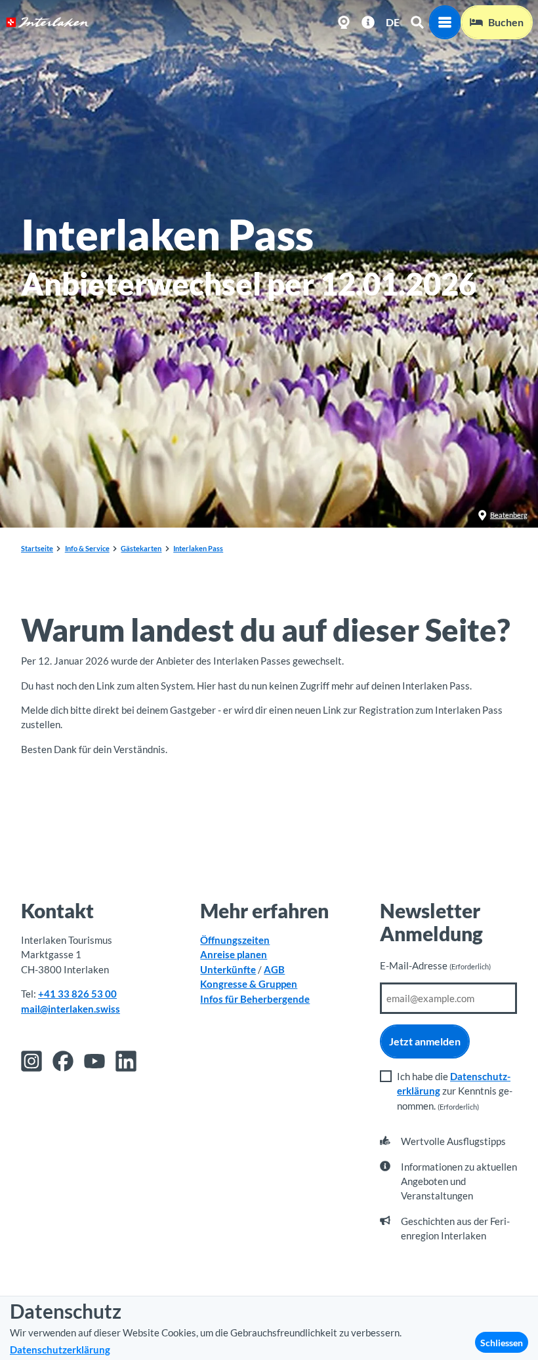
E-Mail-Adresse (435, 965)
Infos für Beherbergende (255, 999)
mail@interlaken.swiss (70, 1009)
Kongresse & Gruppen (248, 984)
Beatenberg (509, 515)
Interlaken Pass (198, 548)
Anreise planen (233, 954)
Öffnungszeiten (235, 940)
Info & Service (87, 548)
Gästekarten (141, 548)
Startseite (37, 548)
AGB (274, 969)
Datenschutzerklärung (60, 1349)
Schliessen (501, 1342)
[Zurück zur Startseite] (47, 22)
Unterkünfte (228, 969)
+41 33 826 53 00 (77, 994)
